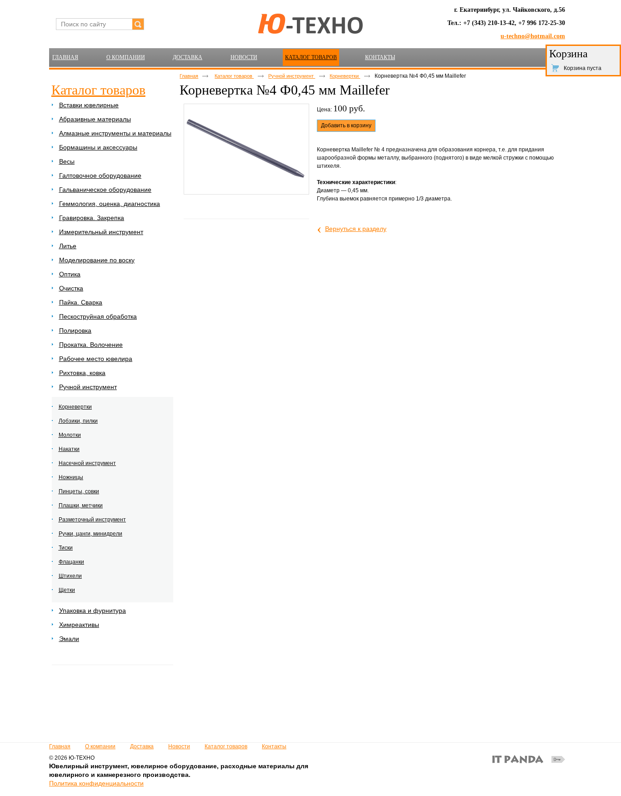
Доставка (142, 746)
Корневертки (345, 76)
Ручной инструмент (291, 76)
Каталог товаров (311, 57)
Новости (179, 746)
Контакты (274, 746)
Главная (189, 76)
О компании (100, 746)
